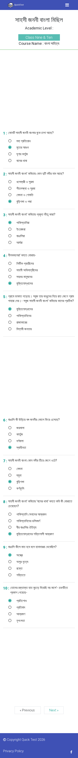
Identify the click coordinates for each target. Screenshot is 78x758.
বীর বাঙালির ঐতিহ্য (26, 527)
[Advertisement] (39, 88)
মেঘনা (19, 469)
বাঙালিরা (20, 236)
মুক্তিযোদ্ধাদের (24, 283)
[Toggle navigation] (67, 5)
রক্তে (19, 568)
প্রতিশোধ (21, 601)
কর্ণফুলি (20, 488)
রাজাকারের (21, 322)
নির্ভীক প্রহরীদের (25, 264)
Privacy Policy (13, 751)
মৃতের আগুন (22, 147)
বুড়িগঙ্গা (20, 482)
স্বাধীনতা (21, 448)
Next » (53, 710)
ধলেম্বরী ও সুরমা (25, 182)
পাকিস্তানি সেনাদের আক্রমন (31, 514)
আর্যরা (19, 243)
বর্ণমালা (20, 441)
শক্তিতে (20, 575)
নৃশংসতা (20, 621)
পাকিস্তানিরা (22, 223)
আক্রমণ (20, 614)
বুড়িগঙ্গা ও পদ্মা (24, 202)
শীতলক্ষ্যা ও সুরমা (25, 188)
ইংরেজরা (20, 229)
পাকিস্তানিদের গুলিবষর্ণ (28, 521)
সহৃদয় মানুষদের (24, 277)
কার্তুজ (19, 434)
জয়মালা (20, 428)
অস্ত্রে (19, 555)
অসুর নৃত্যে (22, 562)
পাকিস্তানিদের (23, 316)
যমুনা (18, 475)
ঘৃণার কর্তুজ (22, 154)
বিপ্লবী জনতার (24, 329)
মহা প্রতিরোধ (23, 141)
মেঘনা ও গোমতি (24, 195)
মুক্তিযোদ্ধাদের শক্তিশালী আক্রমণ (35, 534)
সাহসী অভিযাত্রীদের (27, 270)
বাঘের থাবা (21, 161)
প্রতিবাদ (20, 607)
